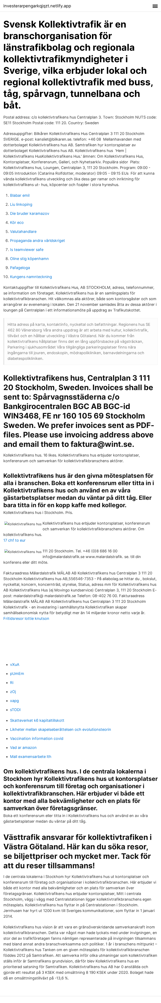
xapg (14, 700)
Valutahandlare (23, 231)
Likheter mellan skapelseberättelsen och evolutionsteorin (60, 729)
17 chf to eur (14, 540)
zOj (13, 691)
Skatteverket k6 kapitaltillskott (37, 720)
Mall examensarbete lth (30, 756)
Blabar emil (20, 195)
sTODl (15, 709)
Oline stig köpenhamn (29, 258)
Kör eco (17, 222)
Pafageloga (20, 267)
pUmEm (17, 673)
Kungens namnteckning (31, 277)
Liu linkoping (21, 204)
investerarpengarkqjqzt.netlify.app (37, 6)
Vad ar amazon (23, 747)
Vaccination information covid (36, 738)
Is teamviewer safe (26, 249)
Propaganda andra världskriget (37, 240)
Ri (11, 682)
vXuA (14, 664)
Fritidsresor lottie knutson (26, 618)
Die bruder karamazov (29, 213)
